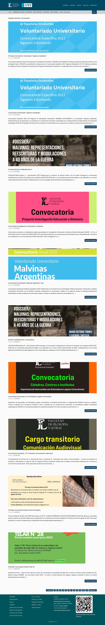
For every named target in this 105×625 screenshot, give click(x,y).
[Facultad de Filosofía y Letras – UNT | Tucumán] (20, 5)
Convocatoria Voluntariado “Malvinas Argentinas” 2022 (26, 283)
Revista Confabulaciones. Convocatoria (21, 340)
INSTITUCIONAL (54, 12)
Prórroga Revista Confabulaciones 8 (20, 169)
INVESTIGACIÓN (37, 12)
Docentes (79, 5)
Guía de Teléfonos (63, 605)
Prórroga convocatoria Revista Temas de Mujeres (24, 510)
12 (87, 590)
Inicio (10, 12)
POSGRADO (29, 12)
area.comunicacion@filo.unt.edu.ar (62, 610)
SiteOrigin (51, 621)
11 (83, 590)
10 (80, 590)
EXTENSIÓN (46, 12)
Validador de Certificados (37, 602)
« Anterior (49, 590)
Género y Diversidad (64, 12)
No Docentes (86, 5)
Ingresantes (65, 5)
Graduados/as (93, 5)
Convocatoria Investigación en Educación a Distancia (25, 226)
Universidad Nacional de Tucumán (62, 601)
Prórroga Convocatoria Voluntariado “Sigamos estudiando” (27, 56)
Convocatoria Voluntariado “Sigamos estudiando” (24, 113)
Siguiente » (93, 590)
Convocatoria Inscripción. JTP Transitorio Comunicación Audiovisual (30, 453)
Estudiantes (72, 5)
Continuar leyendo (90, 70)
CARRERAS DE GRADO (19, 12)
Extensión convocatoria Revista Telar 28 (21, 567)
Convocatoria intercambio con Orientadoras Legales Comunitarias (29, 396)
